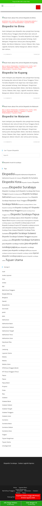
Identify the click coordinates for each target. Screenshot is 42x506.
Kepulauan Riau (7, 342)
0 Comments (8, 54)
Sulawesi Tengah (7, 409)
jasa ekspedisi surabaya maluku (13, 244)
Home (15, 487)
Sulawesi (4, 397)
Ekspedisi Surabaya (22, 187)
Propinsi (4, 386)
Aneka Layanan (6, 275)
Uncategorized (6, 446)
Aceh (3, 272)
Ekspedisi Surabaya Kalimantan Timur (21, 197)
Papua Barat (6, 383)
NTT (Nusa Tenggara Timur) (10, 372)
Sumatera (5, 420)
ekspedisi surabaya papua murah (25, 223)
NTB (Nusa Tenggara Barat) (26, 21)
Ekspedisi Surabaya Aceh (10, 191)
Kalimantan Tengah (8, 331)
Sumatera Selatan (7, 427)
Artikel (4, 283)
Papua (4, 375)
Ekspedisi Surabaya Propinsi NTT (12, 225)
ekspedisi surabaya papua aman (13, 218)
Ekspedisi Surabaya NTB (8, 207)
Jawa (3, 316)
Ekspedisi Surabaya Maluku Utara (27, 204)
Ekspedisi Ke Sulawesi (15, 178)
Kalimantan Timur (7, 335)
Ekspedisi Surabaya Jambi (15, 194)
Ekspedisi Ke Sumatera (30, 178)
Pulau (4, 390)
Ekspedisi (8, 174)
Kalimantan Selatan (8, 327)
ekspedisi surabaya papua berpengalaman (22, 220)
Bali (3, 286)
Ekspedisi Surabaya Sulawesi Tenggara (16, 236)
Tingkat (5, 23)
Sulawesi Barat (6, 401)
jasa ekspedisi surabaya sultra (18, 250)
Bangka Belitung (7, 294)
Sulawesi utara (6, 416)
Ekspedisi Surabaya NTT (23, 208)
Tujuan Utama (29, 23)
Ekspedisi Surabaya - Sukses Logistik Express (19, 463)
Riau (3, 394)
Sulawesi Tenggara (7, 412)
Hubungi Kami (11, 497)
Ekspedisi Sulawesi (27, 182)
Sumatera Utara (7, 431)
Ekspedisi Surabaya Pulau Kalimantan (17, 228)
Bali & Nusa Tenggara (10, 66)
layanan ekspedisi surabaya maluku (22, 253)
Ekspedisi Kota (11, 182)
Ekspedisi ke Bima (13, 26)
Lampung (5, 349)
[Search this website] (21, 155)
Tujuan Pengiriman (16, 23)
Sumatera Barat (7, 423)
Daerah (4, 301)
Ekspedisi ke (6, 21)
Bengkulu (5, 297)
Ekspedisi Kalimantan (21, 174)
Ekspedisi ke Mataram (15, 116)
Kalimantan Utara (7, 338)
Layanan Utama (7, 353)
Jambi (4, 312)
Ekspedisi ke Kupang (14, 72)
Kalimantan (5, 320)
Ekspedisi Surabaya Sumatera (26, 239)
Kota (13, 21)
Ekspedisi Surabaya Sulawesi (22, 233)
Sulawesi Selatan (7, 405)
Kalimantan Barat (7, 323)
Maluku (4, 357)
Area (3, 279)
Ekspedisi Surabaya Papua (25, 214)
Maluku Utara (6, 364)
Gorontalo (5, 309)
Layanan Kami (23, 487)
